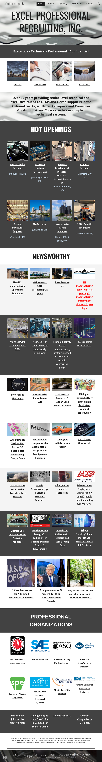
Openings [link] (63, 3)
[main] (50, 22)
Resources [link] (77, 3)
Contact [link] (90, 3)
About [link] (51, 3)
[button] (99, 4)
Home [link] (41, 3)
